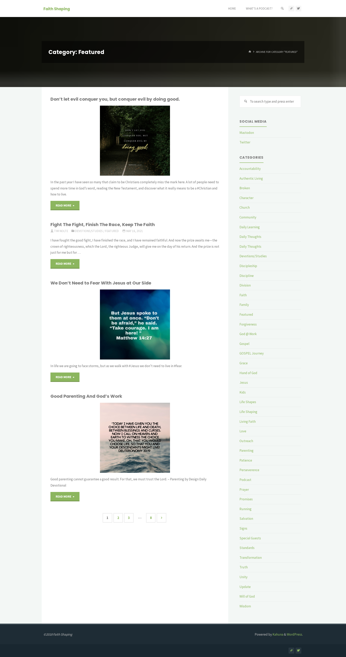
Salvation (246, 518)
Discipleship (248, 266)
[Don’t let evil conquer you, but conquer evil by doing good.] (175, 141)
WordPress (294, 634)
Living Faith (247, 421)
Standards (246, 548)
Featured (64, 120)
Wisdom (245, 606)
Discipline (246, 275)
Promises (246, 499)
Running (245, 509)
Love (242, 431)
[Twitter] (298, 8)
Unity (243, 577)
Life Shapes (247, 402)
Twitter (244, 142)
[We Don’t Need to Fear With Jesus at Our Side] (175, 324)
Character (246, 198)
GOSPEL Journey (251, 353)
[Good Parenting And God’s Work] (162, 438)
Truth (243, 567)
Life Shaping (248, 412)
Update (245, 587)
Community (247, 217)
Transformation (250, 557)
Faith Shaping (56, 8)
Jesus (243, 382)
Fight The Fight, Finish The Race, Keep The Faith (102, 224)
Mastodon (246, 132)
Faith (243, 295)
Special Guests (250, 538)
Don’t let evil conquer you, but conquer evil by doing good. (115, 99)
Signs (243, 528)
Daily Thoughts (250, 236)
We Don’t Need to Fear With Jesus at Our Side (100, 283)
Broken (244, 188)
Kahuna (277, 634)
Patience (245, 460)
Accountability (250, 168)
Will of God (247, 596)
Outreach (246, 441)
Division (245, 285)
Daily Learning (249, 227)
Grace (243, 363)
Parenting (246, 450)
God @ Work (248, 334)
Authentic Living (251, 178)
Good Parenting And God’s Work (86, 396)
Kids (242, 392)
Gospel (244, 344)
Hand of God (248, 373)
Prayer (244, 489)
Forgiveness (248, 324)
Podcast (245, 480)
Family (244, 304)
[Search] (282, 8)
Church (244, 207)
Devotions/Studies (89, 231)
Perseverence (249, 470)
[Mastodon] (291, 8)
